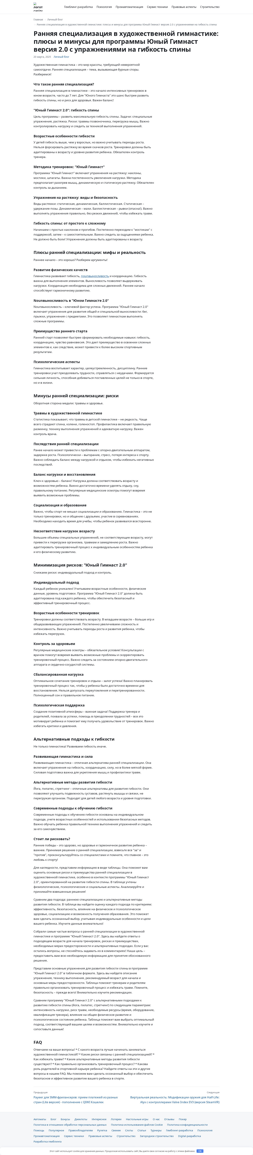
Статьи (142, 1130)
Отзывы (169, 1119)
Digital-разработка (189, 1136)
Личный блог (55, 19)
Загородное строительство (157, 1136)
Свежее (116, 1130)
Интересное (99, 1119)
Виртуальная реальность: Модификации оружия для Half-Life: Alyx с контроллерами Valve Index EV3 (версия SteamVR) (174, 1097)
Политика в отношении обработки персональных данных (70, 1124)
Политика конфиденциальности (187, 1124)
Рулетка (102, 1130)
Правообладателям (80, 1130)
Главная (38, 19)
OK (200, 1151)
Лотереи (116, 1119)
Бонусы (65, 1119)
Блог (53, 1119)
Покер (183, 1119)
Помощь (39, 1130)
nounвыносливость (95, 276)
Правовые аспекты (184, 7)
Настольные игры (137, 1119)
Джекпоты (81, 1119)
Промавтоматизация (129, 7)
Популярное (56, 1130)
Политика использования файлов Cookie (137, 1124)
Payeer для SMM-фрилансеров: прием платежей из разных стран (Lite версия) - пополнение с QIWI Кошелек (76, 1097)
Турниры (156, 1130)
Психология (104, 7)
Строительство (209, 7)
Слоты (129, 1130)
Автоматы (40, 1119)
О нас (156, 1119)
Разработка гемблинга (47, 1141)
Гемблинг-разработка (78, 7)
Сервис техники (157, 7)
